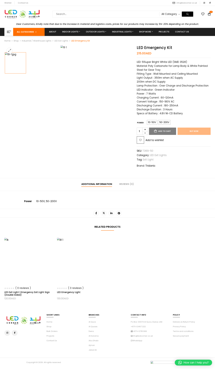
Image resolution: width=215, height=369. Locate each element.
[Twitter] (103, 213)
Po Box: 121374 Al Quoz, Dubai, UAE (146, 321)
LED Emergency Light (68, 292)
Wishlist (7, 2)
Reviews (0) (126, 184)
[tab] (96, 184)
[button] (193, 362)
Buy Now (194, 131)
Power (140, 122)
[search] (187, 14)
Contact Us (23, 2)
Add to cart (164, 131)
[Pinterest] (119, 213)
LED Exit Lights (61, 40)
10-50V (40, 201)
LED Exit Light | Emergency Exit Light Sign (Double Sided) (27, 293)
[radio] (152, 122)
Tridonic (150, 165)
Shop (16, 40)
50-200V (51, 201)
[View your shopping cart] (209, 14)
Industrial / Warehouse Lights (36, 40)
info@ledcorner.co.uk (187, 2)
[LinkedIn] (111, 213)
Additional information (96, 184)
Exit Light (148, 159)
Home (7, 40)
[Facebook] (96, 213)
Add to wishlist (155, 140)
